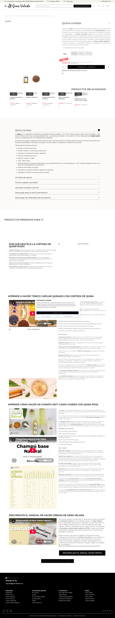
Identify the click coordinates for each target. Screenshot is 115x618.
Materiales (9, 592)
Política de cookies (64, 600)
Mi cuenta (35, 592)
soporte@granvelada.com (14, 583)
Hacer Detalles (89, 600)
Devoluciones (36, 598)
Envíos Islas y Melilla (38, 596)
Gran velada (88, 592)
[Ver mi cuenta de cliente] (98, 6)
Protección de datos (65, 598)
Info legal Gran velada (65, 592)
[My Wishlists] (94, 6)
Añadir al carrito (87, 67)
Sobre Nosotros (37, 602)
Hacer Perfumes (11, 600)
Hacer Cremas (10, 598)
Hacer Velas (89, 596)
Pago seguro (63, 594)
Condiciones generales (66, 596)
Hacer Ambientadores (12, 602)
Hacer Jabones (10, 596)
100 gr (74, 53)
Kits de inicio (9, 594)
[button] (82, 553)
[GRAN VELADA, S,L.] (21, 6)
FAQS (34, 600)
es (107, 6)
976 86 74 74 (106, 1)
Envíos (34, 594)
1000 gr (88, 53)
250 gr (81, 53)
